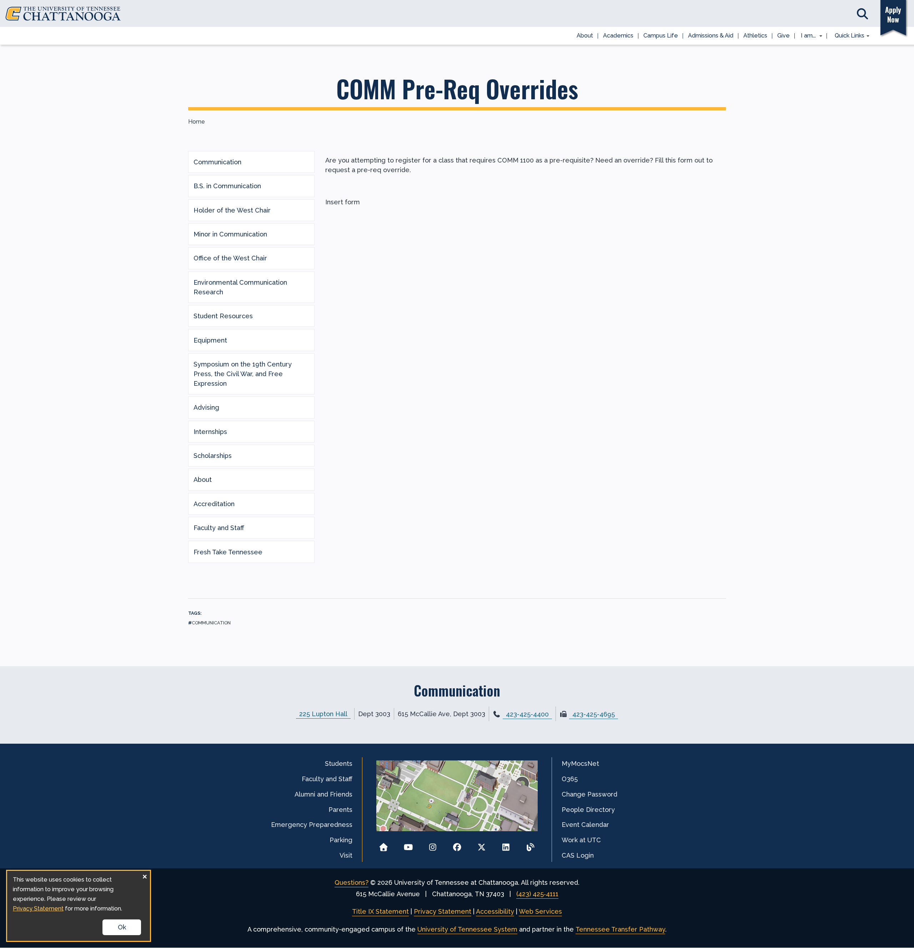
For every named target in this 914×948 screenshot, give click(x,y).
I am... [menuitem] (806, 36)
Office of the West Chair (230, 258)
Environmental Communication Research (240, 287)
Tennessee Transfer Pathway (620, 929)
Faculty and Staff (219, 528)
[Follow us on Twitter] (481, 845)
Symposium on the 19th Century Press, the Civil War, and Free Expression (243, 373)
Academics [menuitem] (618, 35)
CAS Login (578, 855)
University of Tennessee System (467, 929)
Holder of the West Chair (232, 210)
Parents (340, 809)
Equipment (210, 340)
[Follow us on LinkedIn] (506, 845)
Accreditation (214, 504)
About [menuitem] (585, 35)
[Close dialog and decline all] (144, 875)
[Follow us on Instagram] (432, 845)
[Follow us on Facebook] (457, 845)
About (203, 479)
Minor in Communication (230, 234)
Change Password (589, 794)
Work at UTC (581, 840)
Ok (122, 927)
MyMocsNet (580, 763)
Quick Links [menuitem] (847, 36)
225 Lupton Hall (323, 714)
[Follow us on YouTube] (408, 845)
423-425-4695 (593, 714)
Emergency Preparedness (311, 824)
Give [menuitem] (783, 35)
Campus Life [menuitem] (660, 35)
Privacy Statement (442, 911)
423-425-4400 (527, 714)
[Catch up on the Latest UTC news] (530, 845)
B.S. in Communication (227, 186)
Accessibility (495, 911)
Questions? (351, 882)
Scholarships (213, 455)
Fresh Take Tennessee (228, 552)
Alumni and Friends (323, 794)
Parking (341, 840)
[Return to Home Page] (383, 845)
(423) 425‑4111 (537, 894)
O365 (570, 779)
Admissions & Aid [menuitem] (710, 35)
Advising (206, 407)
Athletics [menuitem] (755, 35)
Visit (346, 855)
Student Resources (223, 316)
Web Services (540, 911)
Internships (210, 431)
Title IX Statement (380, 911)
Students (338, 763)
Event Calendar (585, 824)
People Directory (588, 809)
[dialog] (78, 906)
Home (196, 121)
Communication (217, 162)
